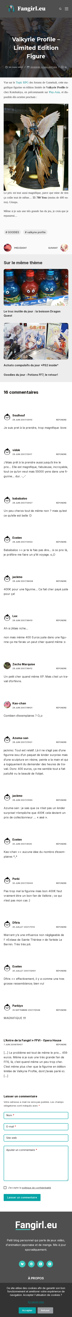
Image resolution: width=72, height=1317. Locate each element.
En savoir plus (36, 1301)
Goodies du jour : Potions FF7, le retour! (31, 374)
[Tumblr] (40, 1264)
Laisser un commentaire (22, 1197)
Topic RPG (22, 82)
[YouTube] (49, 1264)
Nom (10, 1115)
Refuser (45, 1310)
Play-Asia (54, 92)
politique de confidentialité (36, 1187)
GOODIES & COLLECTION (44, 67)
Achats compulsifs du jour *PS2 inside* (31, 365)
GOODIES (12, 232)
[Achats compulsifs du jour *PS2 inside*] (36, 341)
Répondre (61, 420)
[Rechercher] (60, 9)
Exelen (17, 537)
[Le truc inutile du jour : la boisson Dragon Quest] (36, 287)
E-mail (11, 1126)
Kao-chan (19, 703)
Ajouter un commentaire (21, 1150)
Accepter (27, 1310)
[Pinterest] (31, 1264)
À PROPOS (36, 1278)
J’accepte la (29, 1187)
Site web (11, 1137)
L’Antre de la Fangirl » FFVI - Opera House (32, 1040)
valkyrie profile (35, 232)
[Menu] (66, 9)
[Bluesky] (22, 1264)
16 (65, 67)
